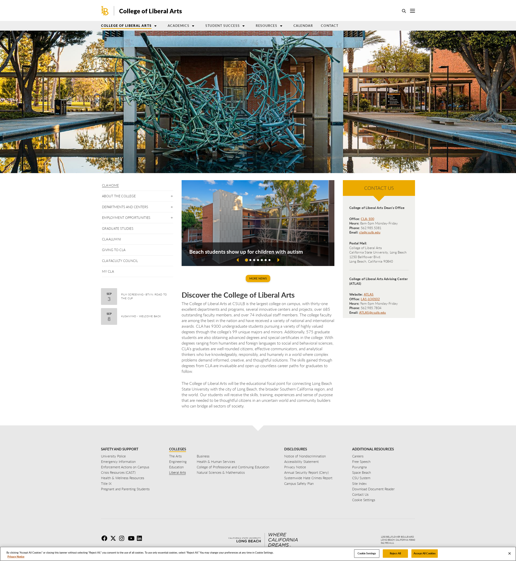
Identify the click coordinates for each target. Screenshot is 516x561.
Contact (329, 25)
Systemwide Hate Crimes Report (308, 478)
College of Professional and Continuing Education (233, 467)
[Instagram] (123, 538)
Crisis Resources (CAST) (118, 472)
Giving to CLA (113, 250)
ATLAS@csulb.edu (372, 312)
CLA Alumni (111, 239)
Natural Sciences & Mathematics (221, 472)
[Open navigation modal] (410, 11)
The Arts (175, 456)
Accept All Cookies (425, 553)
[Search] (402, 11)
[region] (258, 554)
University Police (113, 456)
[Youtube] (132, 538)
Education (176, 467)
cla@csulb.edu (369, 232)
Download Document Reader (373, 489)
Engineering (178, 461)
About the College (119, 196)
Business (203, 456)
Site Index (359, 483)
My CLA (108, 271)
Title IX (106, 483)
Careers (357, 456)
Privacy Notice (15, 556)
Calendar (303, 25)
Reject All (395, 553)
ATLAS (369, 294)
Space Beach (361, 472)
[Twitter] (114, 538)
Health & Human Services (216, 461)
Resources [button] (266, 25)
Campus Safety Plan (299, 483)
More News (258, 278)
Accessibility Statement (301, 461)
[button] (172, 195)
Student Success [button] (222, 25)
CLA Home (110, 185)
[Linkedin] (141, 538)
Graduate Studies (117, 228)
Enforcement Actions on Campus (125, 467)
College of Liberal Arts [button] (126, 25)
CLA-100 (367, 219)
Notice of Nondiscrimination (305, 456)
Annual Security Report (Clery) (306, 472)
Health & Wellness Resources (122, 478)
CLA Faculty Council (120, 261)
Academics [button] (178, 25)
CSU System (361, 478)
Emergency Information (118, 461)
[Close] (509, 553)
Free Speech (361, 461)
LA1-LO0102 (370, 299)
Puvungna (359, 467)
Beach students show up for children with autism (246, 251)
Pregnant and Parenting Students (125, 489)
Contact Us (360, 494)
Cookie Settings (367, 553)
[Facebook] (105, 538)
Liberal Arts (177, 472)
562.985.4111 (387, 542)
